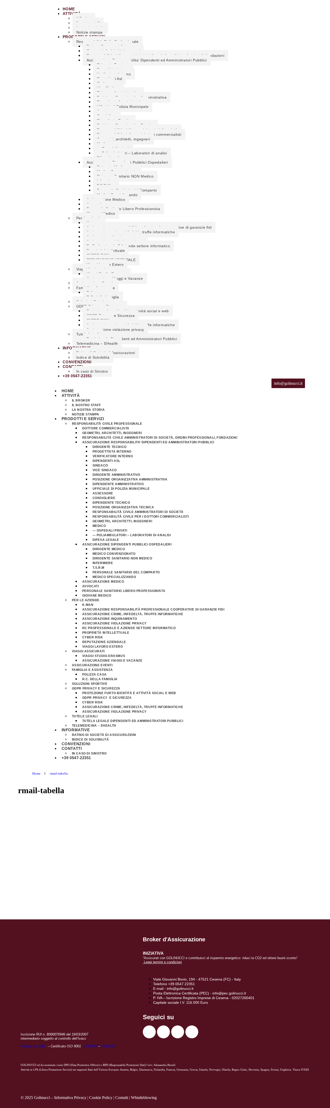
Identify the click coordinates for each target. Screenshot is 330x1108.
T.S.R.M (98, 567)
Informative (76, 730)
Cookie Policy (100, 1097)
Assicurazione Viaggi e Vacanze (112, 660)
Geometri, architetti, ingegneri (123, 139)
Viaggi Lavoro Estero (102, 646)
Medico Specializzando (114, 577)
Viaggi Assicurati (88, 651)
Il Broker (81, 400)
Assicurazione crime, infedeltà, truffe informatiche (132, 614)
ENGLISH (108, 1046)
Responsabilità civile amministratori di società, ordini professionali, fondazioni (159, 437)
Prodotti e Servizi (83, 418)
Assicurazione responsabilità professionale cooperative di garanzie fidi (153, 609)
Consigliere (104, 498)
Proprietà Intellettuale (105, 633)
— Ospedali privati (110, 530)
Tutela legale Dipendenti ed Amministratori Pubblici (132, 339)
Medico (99, 526)
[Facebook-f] (149, 1031)
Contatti (72, 748)
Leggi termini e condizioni (163, 962)
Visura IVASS (301, 1069)
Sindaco (100, 465)
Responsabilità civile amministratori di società (138, 512)
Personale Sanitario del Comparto (126, 572)
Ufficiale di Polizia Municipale (123, 107)
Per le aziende (86, 600)
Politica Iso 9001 (34, 1046)
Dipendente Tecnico (111, 502)
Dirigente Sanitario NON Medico (125, 176)
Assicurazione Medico (106, 199)
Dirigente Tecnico (110, 447)
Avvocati (90, 586)
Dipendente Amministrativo (118, 484)
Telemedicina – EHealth (97, 343)
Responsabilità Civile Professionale (107, 423)
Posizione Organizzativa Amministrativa (130, 479)
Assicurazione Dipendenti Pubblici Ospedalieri (127, 544)
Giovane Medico (96, 595)
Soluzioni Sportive (90, 684)
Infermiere (103, 563)
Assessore (103, 493)
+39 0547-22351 (77, 376)
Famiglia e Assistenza (92, 670)
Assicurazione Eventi (92, 665)
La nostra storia (88, 410)
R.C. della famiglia (100, 679)
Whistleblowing (144, 1097)
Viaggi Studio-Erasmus (103, 656)
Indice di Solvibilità (93, 357)
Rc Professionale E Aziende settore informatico (129, 628)
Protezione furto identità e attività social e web (129, 693)
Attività (72, 13)
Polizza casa (94, 674)
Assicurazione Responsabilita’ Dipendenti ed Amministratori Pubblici (147, 60)
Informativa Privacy (70, 1097)
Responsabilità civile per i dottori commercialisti (141, 516)
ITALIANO (90, 1046)
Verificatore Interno (113, 456)
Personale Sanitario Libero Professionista (123, 209)
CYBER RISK (92, 637)
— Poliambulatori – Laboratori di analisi (132, 153)
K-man (88, 605)
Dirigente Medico (109, 549)
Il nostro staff (86, 405)
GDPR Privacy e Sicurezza (96, 688)
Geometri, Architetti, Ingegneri (112, 433)
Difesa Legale (106, 540)
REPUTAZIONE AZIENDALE (104, 642)
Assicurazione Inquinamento (109, 619)
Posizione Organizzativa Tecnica (123, 507)
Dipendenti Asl (106, 461)
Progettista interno (112, 451)
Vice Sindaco (105, 470)
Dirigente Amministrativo (116, 475)
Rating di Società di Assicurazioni (104, 735)
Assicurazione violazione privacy (115, 329)
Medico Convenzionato (114, 554)
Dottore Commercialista (105, 428)
